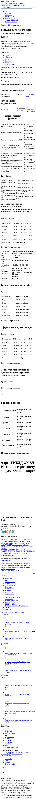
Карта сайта (8, 759)
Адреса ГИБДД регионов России (11, 754)
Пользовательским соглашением (11, 567)
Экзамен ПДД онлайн (12, 20)
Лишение (8, 583)
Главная (7, 11)
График (7, 62)
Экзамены (8, 590)
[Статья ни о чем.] (7, 526)
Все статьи (4, 643)
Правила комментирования (10, 570)
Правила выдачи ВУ (11, 18)
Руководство (9, 57)
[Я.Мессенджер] (2, 532)
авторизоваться (6, 560)
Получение (8, 578)
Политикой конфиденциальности (12, 785)
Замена (7, 580)
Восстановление (10, 582)
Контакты (8, 609)
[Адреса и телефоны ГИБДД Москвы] (18, 752)
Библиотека (8, 15)
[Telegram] (10, 532)
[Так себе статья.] (14, 526)
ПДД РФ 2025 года (11, 604)
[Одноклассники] (7, 532)
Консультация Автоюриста (13, 597)
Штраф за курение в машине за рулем (17, 703)
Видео (7, 744)
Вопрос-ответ (9, 594)
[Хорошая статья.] (17, 526)
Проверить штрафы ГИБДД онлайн (16, 606)
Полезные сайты (10, 764)
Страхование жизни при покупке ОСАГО (18, 638)
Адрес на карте (9, 64)
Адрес (7, 56)
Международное (10, 585)
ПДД (6, 745)
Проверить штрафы (11, 22)
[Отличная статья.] (18, 526)
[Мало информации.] (15, 526)
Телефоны (8, 61)
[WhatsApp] (13, 532)
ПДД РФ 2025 (9, 16)
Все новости (5, 725)
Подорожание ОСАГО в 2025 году (16, 631)
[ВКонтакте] (4, 532)
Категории (8, 587)
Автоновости (9, 13)
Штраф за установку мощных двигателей (18, 685)
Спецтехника (9, 592)
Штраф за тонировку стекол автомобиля (18, 670)
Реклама (7, 762)
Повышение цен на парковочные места (17, 694)
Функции (8, 59)
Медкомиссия (9, 589)
